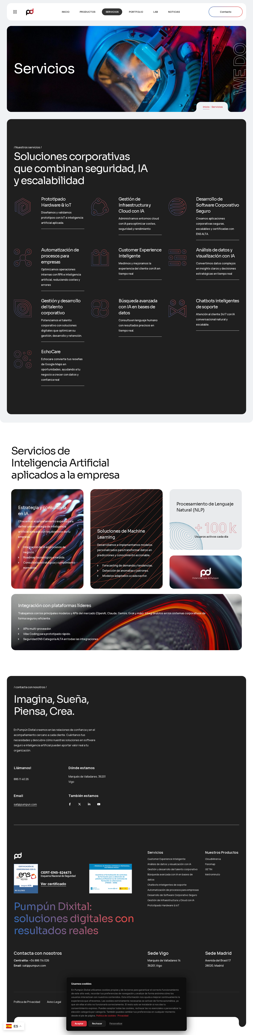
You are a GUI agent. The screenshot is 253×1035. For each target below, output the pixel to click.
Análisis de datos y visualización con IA (169, 864)
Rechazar (97, 1023)
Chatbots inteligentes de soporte (167, 884)
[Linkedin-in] (89, 804)
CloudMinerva (213, 859)
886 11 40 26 (21, 779)
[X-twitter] (79, 804)
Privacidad (123, 1015)
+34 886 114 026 (39, 960)
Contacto (225, 11)
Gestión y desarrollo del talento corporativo (61, 307)
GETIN (208, 869)
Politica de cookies (106, 1015)
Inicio (206, 106)
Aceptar (79, 1023)
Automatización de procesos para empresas (60, 256)
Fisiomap (210, 864)
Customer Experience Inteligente (166, 859)
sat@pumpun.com (34, 965)
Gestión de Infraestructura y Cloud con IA (135, 205)
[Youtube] (98, 804)
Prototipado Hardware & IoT (163, 905)
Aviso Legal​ (54, 1002)
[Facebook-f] (69, 804)
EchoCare (50, 351)
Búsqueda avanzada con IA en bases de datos (138, 307)
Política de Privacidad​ (27, 1002)
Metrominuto (212, 874)
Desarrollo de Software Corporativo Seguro (217, 205)
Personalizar (115, 1023)
